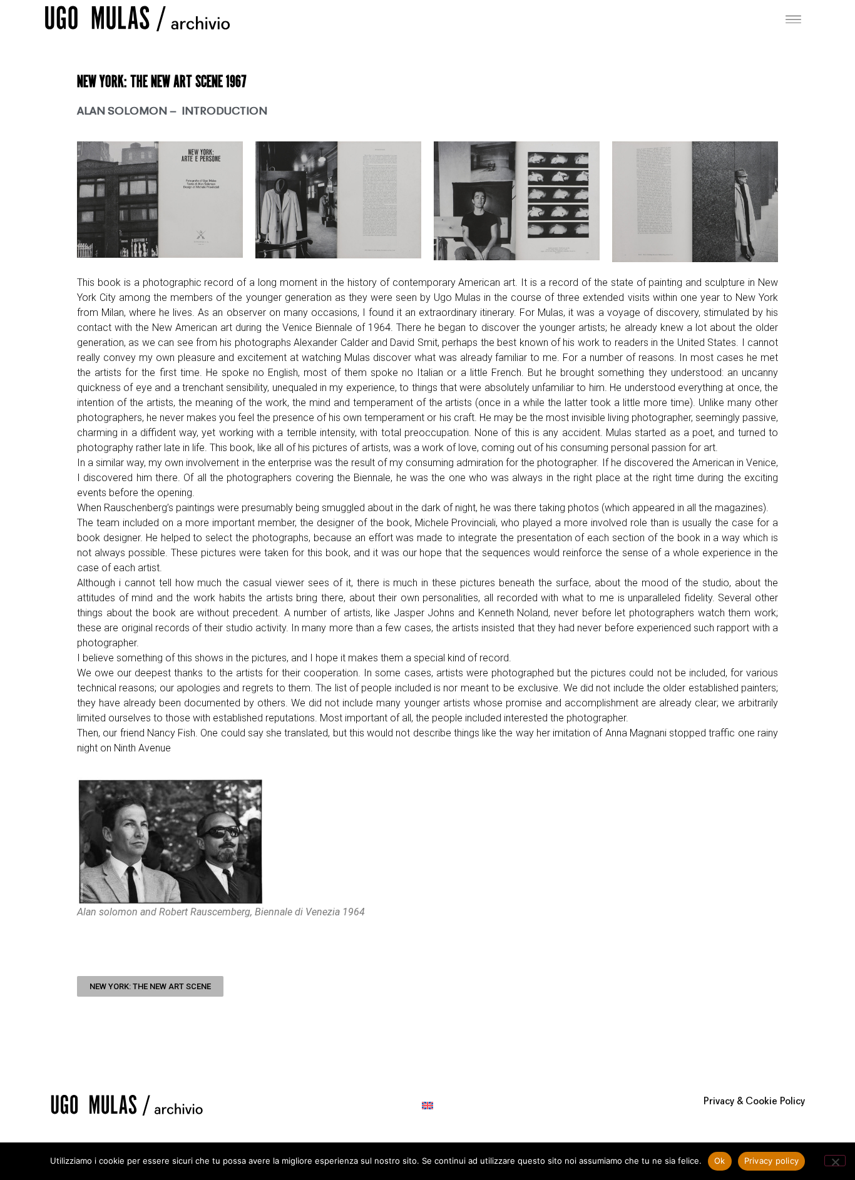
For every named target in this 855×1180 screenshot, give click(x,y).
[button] (794, 18)
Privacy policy (771, 1161)
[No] (835, 1160)
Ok (719, 1161)
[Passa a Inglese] (427, 1105)
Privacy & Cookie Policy (754, 1102)
